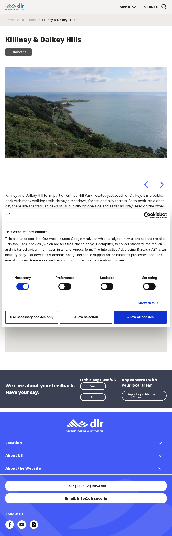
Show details (148, 303)
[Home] (14, 7)
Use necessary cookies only (31, 317)
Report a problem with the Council (143, 395)
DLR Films (28, 20)
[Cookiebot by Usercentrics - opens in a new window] (147, 215)
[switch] (64, 286)
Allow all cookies (140, 317)
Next (162, 184)
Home (10, 20)
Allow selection (86, 317)
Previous (146, 184)
